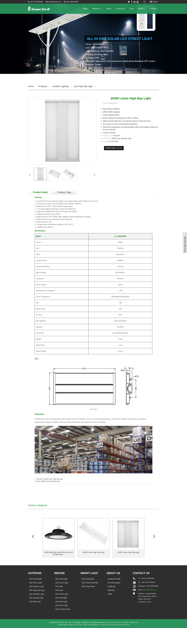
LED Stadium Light (36, 586)
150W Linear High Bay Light (53, 479)
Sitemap (126, 622)
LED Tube (59, 590)
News (109, 9)
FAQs (110, 594)
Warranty (111, 590)
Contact (153, 9)
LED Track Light (61, 605)
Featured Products (115, 622)
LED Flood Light (35, 579)
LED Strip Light (61, 602)
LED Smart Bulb (87, 579)
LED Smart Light (61, 583)
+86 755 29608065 (36, 2)
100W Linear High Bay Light (128, 552)
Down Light (83, 625)
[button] (9, 37)
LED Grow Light (61, 579)
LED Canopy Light (36, 598)
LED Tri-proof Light (62, 609)
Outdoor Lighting (60, 86)
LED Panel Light (61, 594)
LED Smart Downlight (89, 583)
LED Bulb (59, 586)
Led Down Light (115, 625)
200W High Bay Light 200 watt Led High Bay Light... (58, 553)
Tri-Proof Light (104, 625)
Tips (106, 622)
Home (85, 9)
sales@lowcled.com (54, 2)
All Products (125, 625)
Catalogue (120, 9)
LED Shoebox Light (36, 594)
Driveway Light (73, 625)
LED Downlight (61, 598)
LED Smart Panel (88, 586)
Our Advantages (114, 583)
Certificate (111, 586)
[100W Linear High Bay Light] (128, 534)
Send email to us (114, 148)
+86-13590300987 (72, 2)
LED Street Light (35, 583)
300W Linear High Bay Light (50, 481)
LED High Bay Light (83, 86)
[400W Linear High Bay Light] (93, 534)
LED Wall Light (35, 602)
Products (96, 9)
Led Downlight (62, 625)
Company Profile (114, 579)
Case (132, 9)
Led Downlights (93, 625)
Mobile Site (134, 622)
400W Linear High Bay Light (93, 552)
